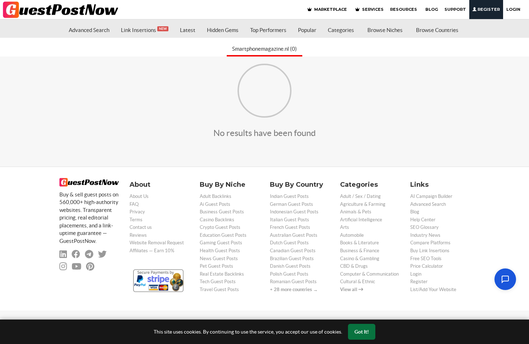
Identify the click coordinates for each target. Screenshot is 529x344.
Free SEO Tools (426, 258)
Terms (136, 219)
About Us (139, 196)
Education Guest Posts (223, 235)
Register (488, 9)
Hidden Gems (223, 30)
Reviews (138, 235)
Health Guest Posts (220, 250)
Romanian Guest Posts (293, 281)
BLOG (431, 9)
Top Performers (268, 30)
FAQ (134, 204)
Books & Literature (359, 242)
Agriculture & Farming (362, 204)
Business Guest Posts (222, 211)
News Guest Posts (219, 258)
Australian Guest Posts (293, 235)
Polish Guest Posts (289, 274)
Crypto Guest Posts (220, 227)
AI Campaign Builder (431, 196)
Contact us (141, 227)
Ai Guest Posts (215, 204)
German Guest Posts (291, 204)
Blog (414, 211)
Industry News (425, 235)
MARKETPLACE (330, 9)
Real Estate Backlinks (222, 274)
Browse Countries (437, 30)
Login (513, 9)
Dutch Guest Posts (289, 242)
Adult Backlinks (215, 196)
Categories (341, 30)
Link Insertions (144, 30)
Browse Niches (385, 30)
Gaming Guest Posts (221, 242)
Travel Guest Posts (219, 289)
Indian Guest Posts (289, 196)
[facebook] (76, 254)
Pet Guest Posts (216, 266)
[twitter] (102, 254)
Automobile (352, 235)
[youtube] (76, 266)
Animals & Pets (355, 211)
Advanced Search (89, 30)
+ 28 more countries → (294, 289)
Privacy (137, 211)
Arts (344, 227)
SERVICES (372, 9)
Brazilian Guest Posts (292, 258)
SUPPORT (455, 9)
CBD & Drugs (354, 266)
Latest (187, 30)
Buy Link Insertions (429, 250)
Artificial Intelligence (361, 219)
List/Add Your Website (433, 289)
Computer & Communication (369, 274)
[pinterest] (90, 266)
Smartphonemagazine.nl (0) (264, 49)
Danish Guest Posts (290, 266)
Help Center (422, 219)
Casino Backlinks (217, 219)
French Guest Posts (290, 227)
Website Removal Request (157, 242)
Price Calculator (426, 266)
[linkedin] (63, 254)
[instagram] (63, 266)
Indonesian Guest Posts (294, 211)
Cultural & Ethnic (357, 281)
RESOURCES (403, 9)
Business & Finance (359, 250)
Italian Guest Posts (289, 219)
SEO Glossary (424, 227)
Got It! (361, 332)
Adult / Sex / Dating (360, 196)
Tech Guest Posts (218, 281)
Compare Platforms (430, 242)
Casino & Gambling (359, 258)
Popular (307, 30)
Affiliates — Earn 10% (152, 250)
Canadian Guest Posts (293, 250)
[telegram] (89, 254)
